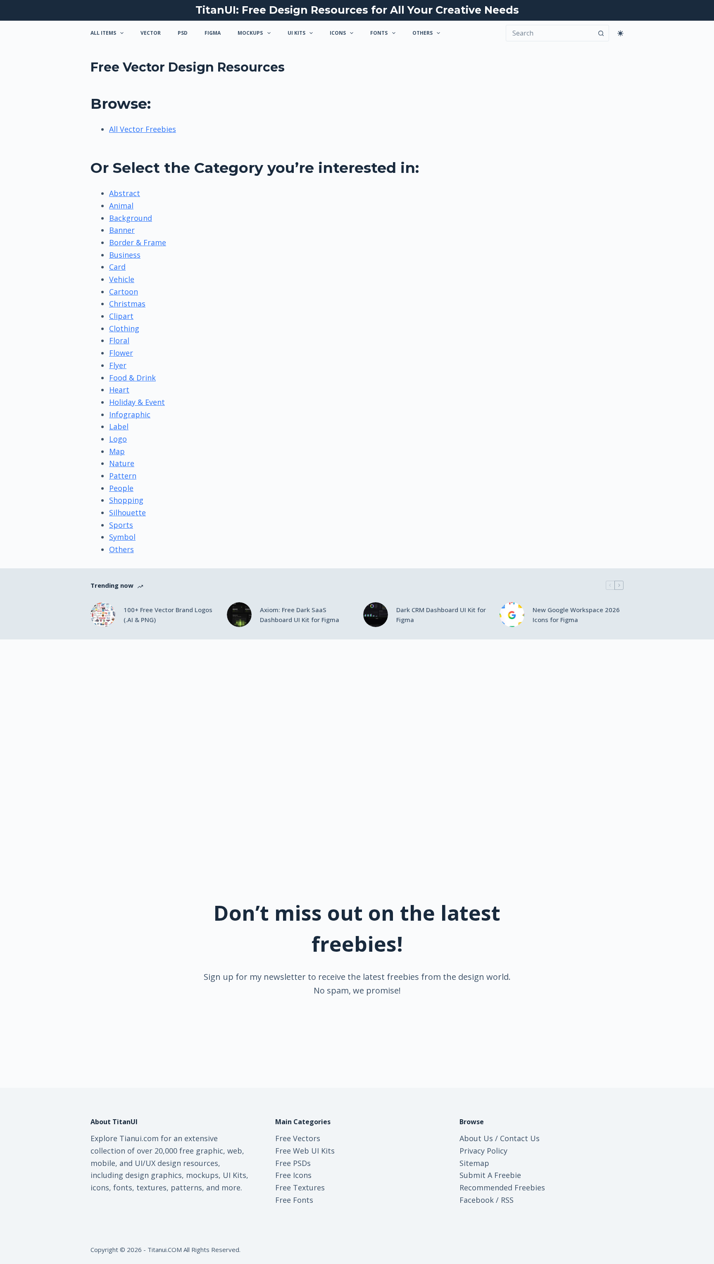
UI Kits (296, 32)
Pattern (122, 476)
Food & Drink (132, 378)
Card (117, 267)
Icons (338, 32)
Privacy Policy (483, 1151)
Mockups (250, 32)
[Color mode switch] (620, 33)
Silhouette (127, 512)
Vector (150, 32)
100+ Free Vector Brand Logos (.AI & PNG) (168, 615)
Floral (119, 340)
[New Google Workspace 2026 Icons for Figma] (512, 614)
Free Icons (293, 1175)
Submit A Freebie (490, 1175)
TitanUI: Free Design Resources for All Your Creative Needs (357, 10)
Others (422, 32)
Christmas (127, 304)
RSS (507, 1200)
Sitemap (474, 1163)
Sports (121, 525)
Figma (213, 32)
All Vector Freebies (142, 129)
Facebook (476, 1200)
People (121, 488)
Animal (121, 206)
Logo (118, 439)
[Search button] (601, 33)
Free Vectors (297, 1138)
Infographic (129, 414)
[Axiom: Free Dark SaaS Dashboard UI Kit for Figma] (239, 614)
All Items (103, 32)
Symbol (122, 537)
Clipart (121, 316)
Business (124, 255)
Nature (121, 463)
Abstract (124, 193)
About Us (476, 1138)
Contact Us (520, 1138)
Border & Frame (137, 242)
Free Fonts (294, 1200)
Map (117, 451)
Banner (122, 230)
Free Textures (300, 1187)
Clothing (124, 328)
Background (130, 218)
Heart (119, 390)
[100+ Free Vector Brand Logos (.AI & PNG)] (102, 614)
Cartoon (123, 292)
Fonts (379, 32)
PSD (183, 32)
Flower (121, 353)
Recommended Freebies (502, 1187)
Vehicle (121, 279)
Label (119, 426)
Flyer (117, 365)
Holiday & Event (137, 402)
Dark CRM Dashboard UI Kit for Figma (441, 615)
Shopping (126, 500)
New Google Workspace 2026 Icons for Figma (576, 615)
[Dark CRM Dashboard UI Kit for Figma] (375, 614)
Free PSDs (293, 1163)
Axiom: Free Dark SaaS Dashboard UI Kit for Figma (299, 615)
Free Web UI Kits (305, 1151)
